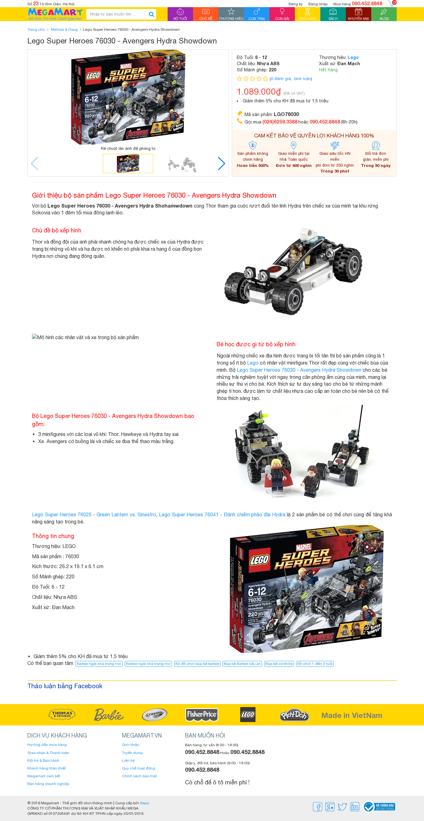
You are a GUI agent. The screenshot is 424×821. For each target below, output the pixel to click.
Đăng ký (296, 4)
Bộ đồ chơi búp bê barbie (197, 664)
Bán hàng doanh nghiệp (48, 784)
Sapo (144, 803)
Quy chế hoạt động (138, 768)
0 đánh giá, (282, 78)
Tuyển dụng (132, 753)
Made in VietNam (351, 715)
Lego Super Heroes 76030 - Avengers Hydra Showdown (299, 370)
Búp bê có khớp (279, 664)
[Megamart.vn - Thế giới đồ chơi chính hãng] (55, 14)
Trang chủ (36, 29)
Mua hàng (357, 3)
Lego (353, 57)
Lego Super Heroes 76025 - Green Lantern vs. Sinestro (94, 514)
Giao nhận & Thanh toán (48, 753)
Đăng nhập (318, 4)
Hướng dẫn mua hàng (47, 744)
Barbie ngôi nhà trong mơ (99, 664)
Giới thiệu (130, 744)
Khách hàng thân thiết (46, 768)
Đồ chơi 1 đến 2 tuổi (314, 664)
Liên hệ (128, 760)
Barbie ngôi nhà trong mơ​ (148, 664)
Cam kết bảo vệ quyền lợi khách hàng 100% (314, 135)
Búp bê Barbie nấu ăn (242, 664)
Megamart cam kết (43, 776)
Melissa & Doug (64, 29)
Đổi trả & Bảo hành (43, 760)
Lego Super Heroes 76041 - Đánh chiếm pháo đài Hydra (222, 514)
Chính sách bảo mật (139, 776)
